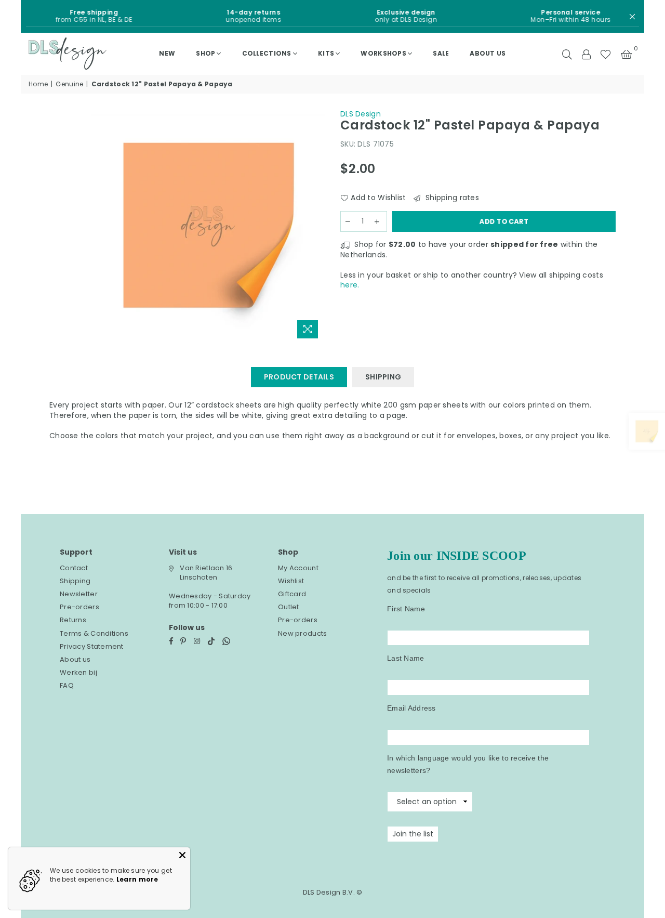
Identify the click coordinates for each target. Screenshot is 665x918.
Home (38, 84)
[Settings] (586, 53)
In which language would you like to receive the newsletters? (468, 764)
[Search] (567, 53)
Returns (73, 620)
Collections (266, 53)
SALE (441, 53)
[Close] (182, 855)
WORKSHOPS (383, 53)
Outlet (288, 607)
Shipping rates (450, 198)
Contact (74, 568)
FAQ (67, 685)
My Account (298, 568)
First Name (406, 609)
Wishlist (291, 581)
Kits (326, 53)
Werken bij (78, 672)
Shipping (75, 581)
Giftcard (292, 594)
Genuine (69, 84)
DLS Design (360, 114)
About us (488, 53)
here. (349, 285)
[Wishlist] (605, 53)
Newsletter (79, 594)
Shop (205, 53)
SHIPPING (383, 377)
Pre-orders (79, 607)
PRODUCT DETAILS (299, 377)
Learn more (137, 879)
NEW (167, 53)
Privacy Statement (92, 646)
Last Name (405, 658)
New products (302, 633)
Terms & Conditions (94, 633)
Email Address (411, 708)
